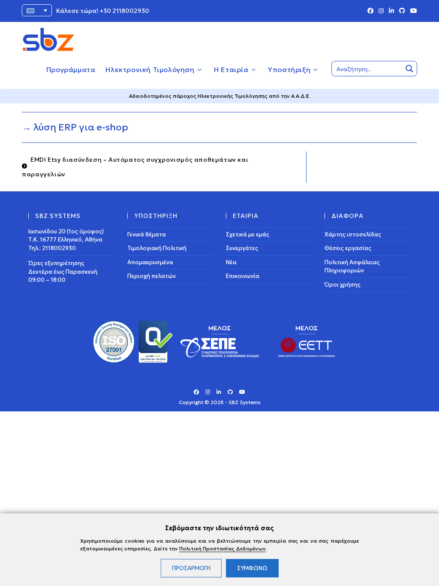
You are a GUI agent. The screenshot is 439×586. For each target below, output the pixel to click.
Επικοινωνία (242, 276)
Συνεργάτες (242, 248)
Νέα (231, 262)
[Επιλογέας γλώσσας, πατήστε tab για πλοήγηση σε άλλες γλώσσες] (37, 10)
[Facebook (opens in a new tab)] (370, 11)
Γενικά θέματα (146, 234)
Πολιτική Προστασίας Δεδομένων (222, 548)
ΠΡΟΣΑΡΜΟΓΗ (191, 568)
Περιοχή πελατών (151, 276)
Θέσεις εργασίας (348, 248)
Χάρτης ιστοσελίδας (353, 234)
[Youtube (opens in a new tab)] (412, 11)
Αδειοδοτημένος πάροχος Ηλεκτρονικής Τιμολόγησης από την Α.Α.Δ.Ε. (219, 96)
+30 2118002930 (124, 11)
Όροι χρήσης (343, 284)
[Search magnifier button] (409, 68)
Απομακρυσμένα (150, 262)
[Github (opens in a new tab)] (402, 11)
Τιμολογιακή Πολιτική (156, 248)
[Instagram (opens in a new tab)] (381, 11)
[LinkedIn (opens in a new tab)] (391, 11)
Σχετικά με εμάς (247, 234)
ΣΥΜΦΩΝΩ (252, 568)
